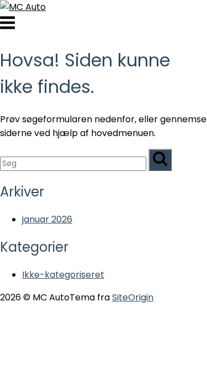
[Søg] (160, 160)
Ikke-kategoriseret (63, 274)
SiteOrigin (132, 297)
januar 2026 (47, 219)
